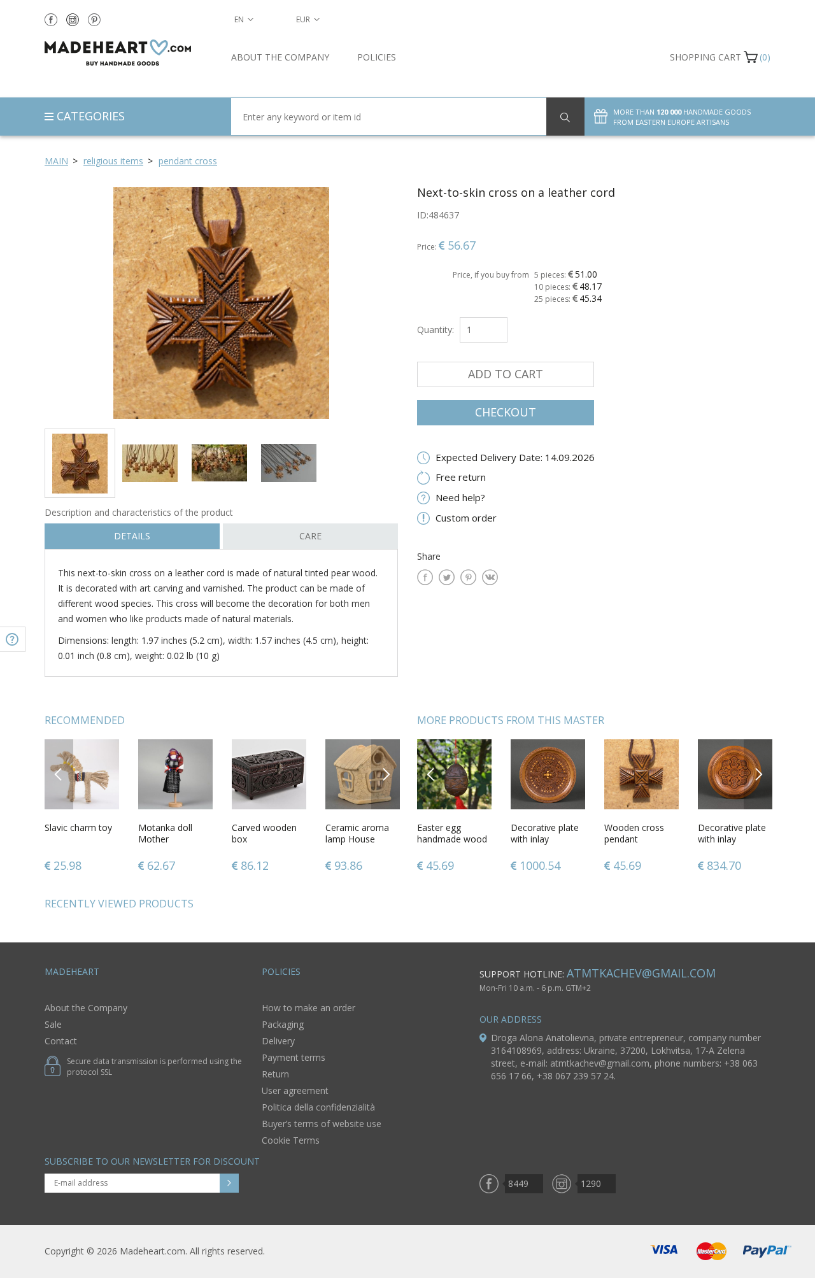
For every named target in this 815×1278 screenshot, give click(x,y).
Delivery (278, 1041)
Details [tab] (132, 536)
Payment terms (293, 1057)
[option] (221, 303)
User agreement (295, 1090)
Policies (376, 57)
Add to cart (505, 373)
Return (275, 1074)
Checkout (505, 412)
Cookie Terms (291, 1140)
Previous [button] (59, 774)
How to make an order (308, 1008)
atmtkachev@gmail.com (641, 973)
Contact (61, 1041)
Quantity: (435, 329)
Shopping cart (705, 57)
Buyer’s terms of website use (321, 1124)
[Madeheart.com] (128, 52)
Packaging (283, 1024)
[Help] (12, 639)
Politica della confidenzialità (318, 1107)
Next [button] (385, 774)
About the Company (280, 57)
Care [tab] (310, 536)
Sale (53, 1024)
